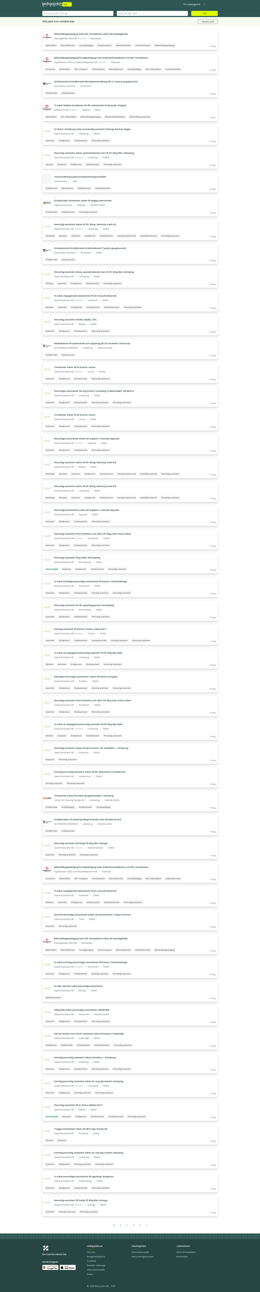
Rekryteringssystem (142, 1256)
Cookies (91, 1261)
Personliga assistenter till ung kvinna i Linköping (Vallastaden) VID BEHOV (94, 391)
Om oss (91, 1252)
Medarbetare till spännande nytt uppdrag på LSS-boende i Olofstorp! (92, 343)
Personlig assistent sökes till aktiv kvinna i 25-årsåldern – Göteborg (91, 748)
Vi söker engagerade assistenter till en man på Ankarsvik (85, 295)
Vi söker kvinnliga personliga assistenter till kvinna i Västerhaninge (90, 581)
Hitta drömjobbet (186, 1252)
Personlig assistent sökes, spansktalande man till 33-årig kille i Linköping (94, 153)
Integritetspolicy (96, 1256)
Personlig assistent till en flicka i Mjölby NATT (78, 1105)
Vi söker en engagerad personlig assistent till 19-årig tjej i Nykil (88, 652)
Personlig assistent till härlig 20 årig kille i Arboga (81, 843)
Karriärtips (182, 1256)
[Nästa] (146, 1225)
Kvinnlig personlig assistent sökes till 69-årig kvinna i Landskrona (89, 771)
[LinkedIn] (50, 1286)
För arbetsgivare (191, 4)
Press (90, 1274)
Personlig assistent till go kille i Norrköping (77, 557)
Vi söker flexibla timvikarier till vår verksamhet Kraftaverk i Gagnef (90, 105)
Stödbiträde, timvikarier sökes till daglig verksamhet (83, 200)
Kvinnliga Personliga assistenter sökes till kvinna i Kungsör (86, 676)
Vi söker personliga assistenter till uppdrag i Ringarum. (84, 1176)
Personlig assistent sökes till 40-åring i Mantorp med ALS (85, 224)
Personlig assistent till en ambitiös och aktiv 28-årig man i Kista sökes (92, 533)
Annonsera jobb (140, 1252)
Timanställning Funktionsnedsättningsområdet (80, 176)
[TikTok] (60, 1286)
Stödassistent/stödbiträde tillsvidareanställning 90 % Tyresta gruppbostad (95, 81)
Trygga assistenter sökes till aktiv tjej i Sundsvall (80, 1129)
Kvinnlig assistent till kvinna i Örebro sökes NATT (80, 629)
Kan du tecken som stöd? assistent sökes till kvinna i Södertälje (89, 1033)
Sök (204, 13)
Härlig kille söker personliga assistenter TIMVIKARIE (81, 1010)
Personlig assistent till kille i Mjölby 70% (75, 319)
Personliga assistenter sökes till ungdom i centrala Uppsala (86, 438)
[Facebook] (55, 1286)
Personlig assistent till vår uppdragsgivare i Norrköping (84, 605)
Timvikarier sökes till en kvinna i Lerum (74, 367)
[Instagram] (44, 1286)
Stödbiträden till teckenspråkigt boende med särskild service (87, 819)
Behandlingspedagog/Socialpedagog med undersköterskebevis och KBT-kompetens (101, 57)
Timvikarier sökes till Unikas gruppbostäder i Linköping (84, 795)
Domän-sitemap (96, 1265)
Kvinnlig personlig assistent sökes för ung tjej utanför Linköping (88, 1081)
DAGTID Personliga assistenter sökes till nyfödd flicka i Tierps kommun (92, 914)
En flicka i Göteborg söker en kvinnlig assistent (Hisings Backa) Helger (92, 129)
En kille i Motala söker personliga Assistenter (78, 986)
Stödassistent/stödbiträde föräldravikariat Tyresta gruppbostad (90, 248)
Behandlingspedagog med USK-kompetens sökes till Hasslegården (91, 34)
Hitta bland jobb (96, 1269)
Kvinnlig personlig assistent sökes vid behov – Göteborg (85, 1057)
